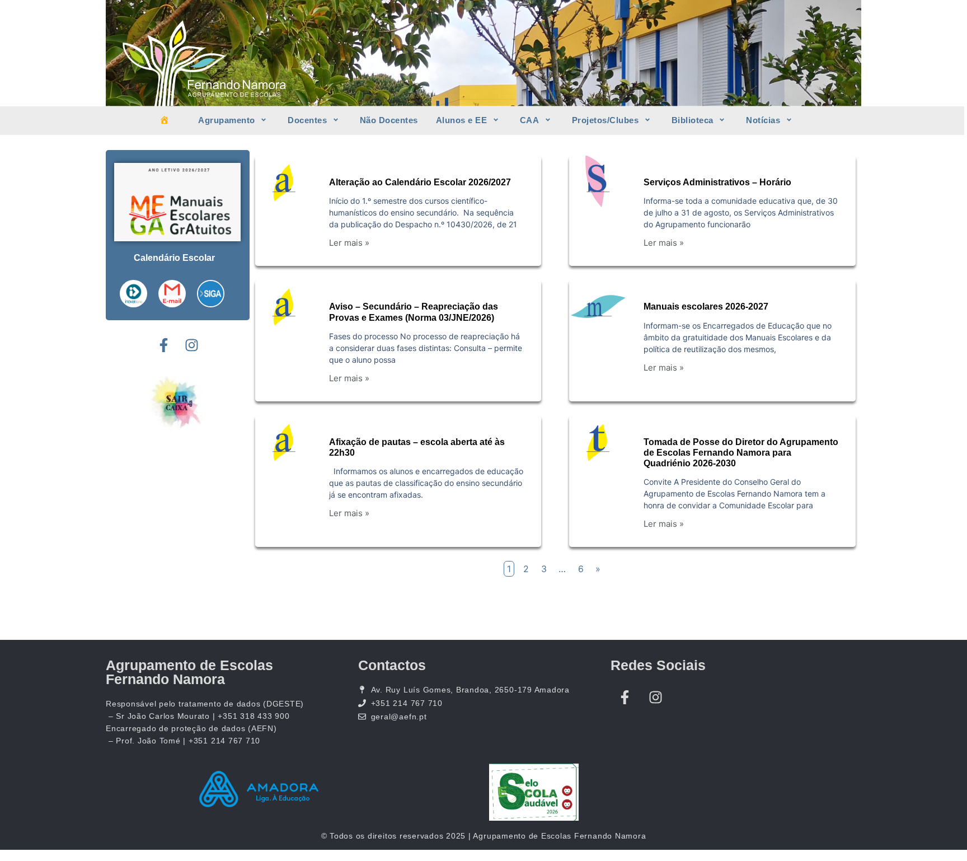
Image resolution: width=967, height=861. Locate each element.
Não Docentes (389, 120)
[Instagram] (191, 345)
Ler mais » (349, 242)
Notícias (763, 120)
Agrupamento (226, 120)
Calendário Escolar (174, 258)
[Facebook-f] (163, 345)
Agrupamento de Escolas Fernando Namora (189, 672)
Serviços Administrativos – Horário (717, 182)
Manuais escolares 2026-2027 (706, 306)
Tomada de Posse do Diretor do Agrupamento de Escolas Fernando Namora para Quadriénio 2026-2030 (741, 452)
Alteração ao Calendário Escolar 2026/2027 (420, 182)
